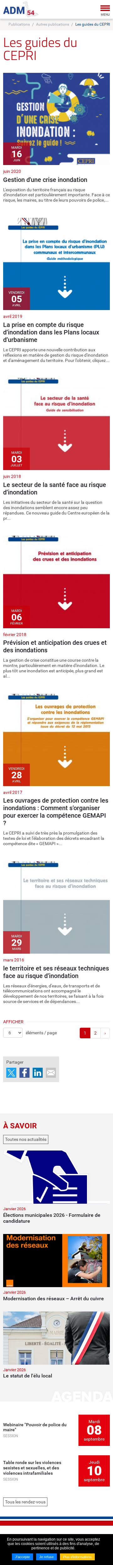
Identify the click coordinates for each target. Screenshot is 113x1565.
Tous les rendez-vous (25, 1501)
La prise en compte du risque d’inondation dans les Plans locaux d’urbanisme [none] (51, 332)
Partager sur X (11, 1073)
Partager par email (51, 1073)
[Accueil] (21, 9)
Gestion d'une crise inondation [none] (45, 179)
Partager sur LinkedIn (38, 1073)
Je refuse (46, 1557)
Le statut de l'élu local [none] (27, 1376)
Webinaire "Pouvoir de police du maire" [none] (35, 1427)
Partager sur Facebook (24, 1073)
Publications (19, 24)
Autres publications (52, 24)
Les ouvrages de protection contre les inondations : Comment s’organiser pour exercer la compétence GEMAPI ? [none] (55, 812)
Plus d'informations (77, 1557)
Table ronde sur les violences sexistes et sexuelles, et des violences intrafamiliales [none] (32, 1468)
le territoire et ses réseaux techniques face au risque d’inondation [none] (56, 972)
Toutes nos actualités (25, 1139)
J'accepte (22, 1557)
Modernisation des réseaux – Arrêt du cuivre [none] (53, 1299)
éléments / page (41, 1032)
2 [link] (95, 1033)
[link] (56, 138)
